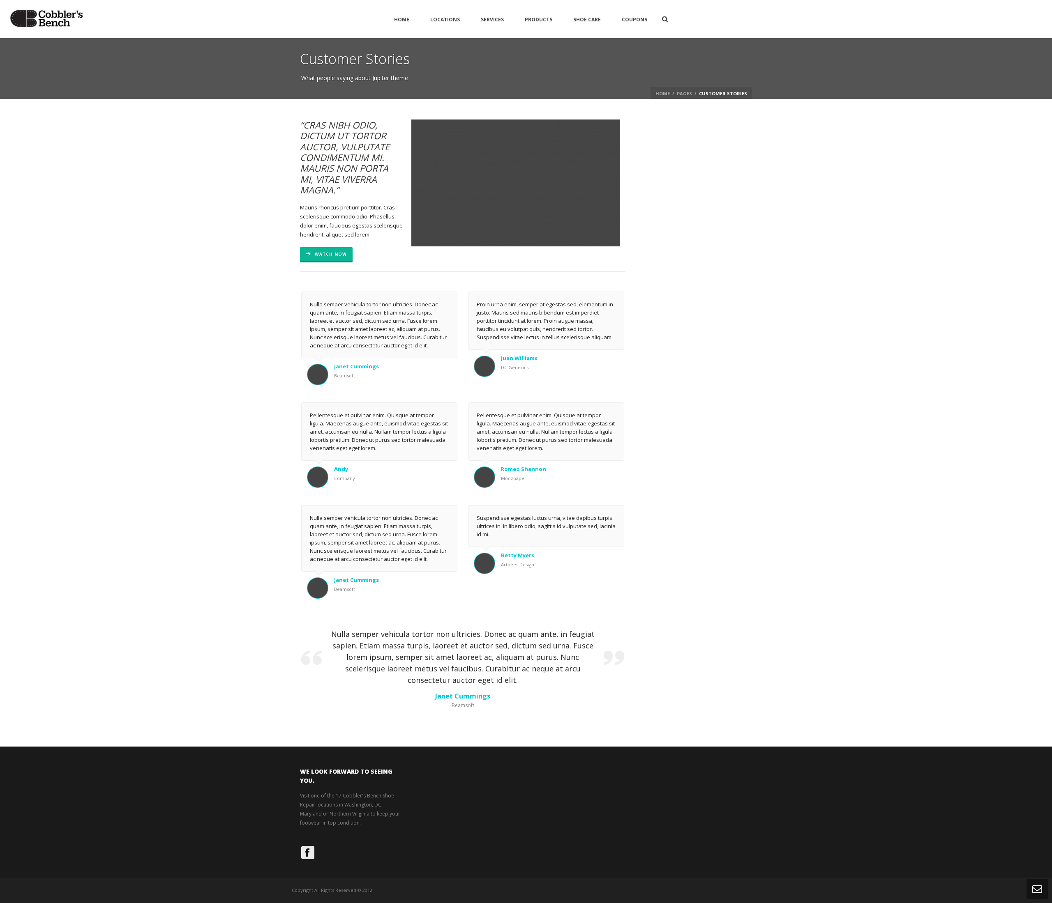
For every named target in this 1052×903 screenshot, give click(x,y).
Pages (684, 93)
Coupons (634, 19)
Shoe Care (587, 19)
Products (538, 19)
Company (344, 478)
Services (492, 19)
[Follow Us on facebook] (307, 852)
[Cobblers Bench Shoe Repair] (46, 19)
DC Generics (514, 367)
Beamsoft (344, 375)
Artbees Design (517, 564)
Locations (445, 19)
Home (401, 19)
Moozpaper (513, 478)
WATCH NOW (330, 254)
